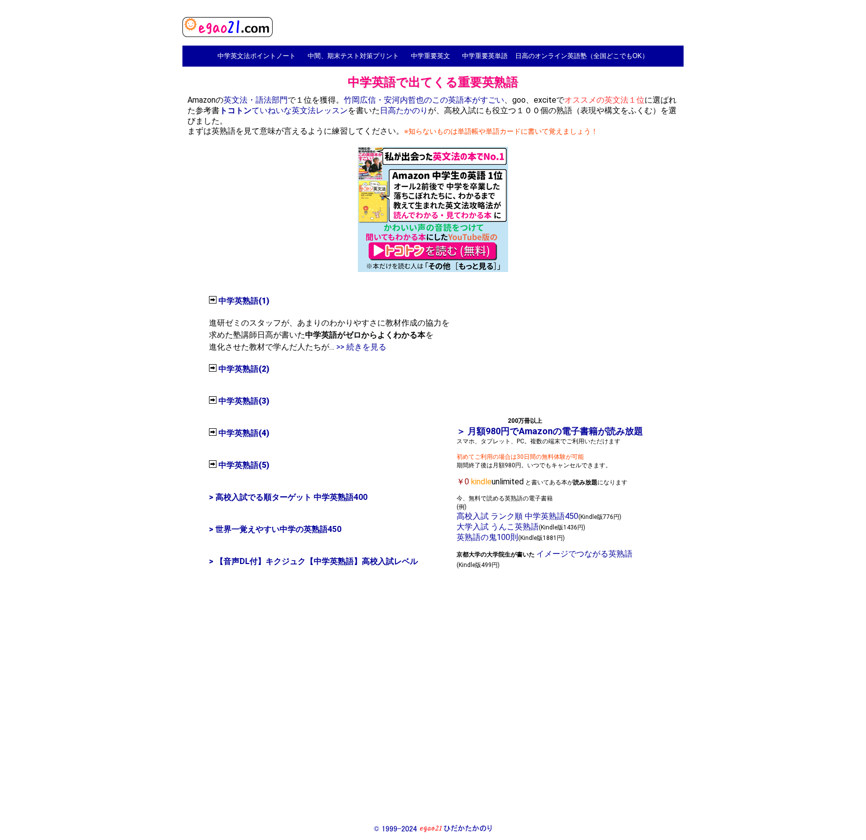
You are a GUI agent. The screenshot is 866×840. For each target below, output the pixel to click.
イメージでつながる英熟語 (584, 553)
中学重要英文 (430, 56)
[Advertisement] (557, 347)
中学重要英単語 (485, 56)
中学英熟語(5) (244, 465)
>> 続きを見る (361, 347)
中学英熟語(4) (244, 433)
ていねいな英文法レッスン (284, 110)
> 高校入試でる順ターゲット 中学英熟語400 (288, 497)
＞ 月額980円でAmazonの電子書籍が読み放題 (550, 431)
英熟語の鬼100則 (487, 537)
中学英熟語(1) (244, 301)
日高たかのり (404, 110)
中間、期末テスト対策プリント (353, 56)
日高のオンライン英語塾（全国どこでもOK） (581, 56)
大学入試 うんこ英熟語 (498, 526)
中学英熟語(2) (244, 369)
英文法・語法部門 (256, 100)
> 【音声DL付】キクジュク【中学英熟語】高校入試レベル (313, 561)
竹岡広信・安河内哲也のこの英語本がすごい (424, 100)
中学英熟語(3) (244, 401)
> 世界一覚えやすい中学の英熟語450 (275, 529)
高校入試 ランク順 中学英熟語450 (517, 516)
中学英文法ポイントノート (257, 56)
